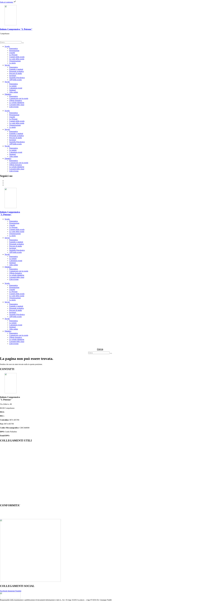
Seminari (12, 90)
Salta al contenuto (6, 2)
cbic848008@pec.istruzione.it (16, 416)
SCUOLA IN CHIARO (9, 461)
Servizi (7, 65)
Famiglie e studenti (16, 69)
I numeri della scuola (16, 57)
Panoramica (13, 48)
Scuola (7, 46)
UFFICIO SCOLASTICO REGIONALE (15, 457)
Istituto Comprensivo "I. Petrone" (16, 29)
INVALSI (3, 465)
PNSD (2, 489)
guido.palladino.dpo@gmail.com (22, 436)
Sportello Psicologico (17, 78)
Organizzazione (15, 61)
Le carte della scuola (16, 59)
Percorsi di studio (15, 73)
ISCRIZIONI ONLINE (8, 453)
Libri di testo (14, 107)
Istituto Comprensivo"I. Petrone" (10, 213)
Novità (7, 82)
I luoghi (12, 53)
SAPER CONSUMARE (9, 500)
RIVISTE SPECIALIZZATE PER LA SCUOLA (18, 485)
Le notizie (13, 86)
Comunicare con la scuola (18, 98)
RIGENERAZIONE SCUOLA (11, 493)
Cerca (100, 349)
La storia (12, 63)
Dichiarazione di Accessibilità (11, 514)
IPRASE (3, 481)
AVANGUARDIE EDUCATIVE (12, 477)
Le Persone (13, 55)
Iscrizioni (12, 75)
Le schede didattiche (16, 103)
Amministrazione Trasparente (10, 445)
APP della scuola (15, 80)
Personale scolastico (16, 71)
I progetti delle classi (16, 105)
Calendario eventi (15, 88)
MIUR (2, 449)
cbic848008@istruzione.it (14, 412)
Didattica (8, 94)
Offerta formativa (15, 100)
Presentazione (14, 51)
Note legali (4, 518)
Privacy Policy (5, 510)
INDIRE (3, 469)
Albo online (13, 92)
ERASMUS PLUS (7, 473)
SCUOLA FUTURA (8, 496)
